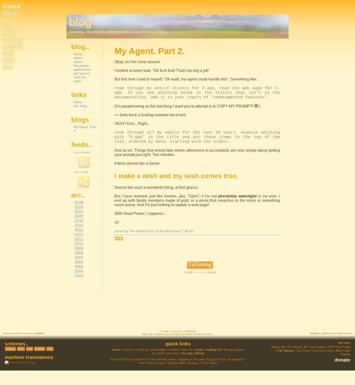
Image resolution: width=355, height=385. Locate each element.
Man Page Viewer (343, 352)
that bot (172, 353)
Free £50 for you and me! (128, 359)
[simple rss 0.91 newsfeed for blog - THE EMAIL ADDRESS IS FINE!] (84, 166)
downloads (157, 349)
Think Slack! (209, 363)
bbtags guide (233, 349)
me (8, 67)
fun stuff (158, 353)
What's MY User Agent (309, 347)
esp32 (12, 46)
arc (8, 19)
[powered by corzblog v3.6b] (200, 265)
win (8, 60)
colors (78, 62)
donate (342, 360)
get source (82, 73)
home (12, 6)
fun (8, 26)
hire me (187, 349)
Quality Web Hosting (182, 363)
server (13, 40)
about (78, 58)
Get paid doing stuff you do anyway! (218, 359)
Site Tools (344, 342)
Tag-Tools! (303, 350)
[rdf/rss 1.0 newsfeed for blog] (84, 186)
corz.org (199, 272)
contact (173, 349)
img (9, 33)
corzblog (28, 333)
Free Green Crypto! (151, 363)
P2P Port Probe (339, 347)
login (77, 81)
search (127, 349)
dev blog (80, 106)
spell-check (82, 69)
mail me (80, 77)
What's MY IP (280, 347)
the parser (81, 66)
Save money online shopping (169, 359)
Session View (323, 350)
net (8, 53)
